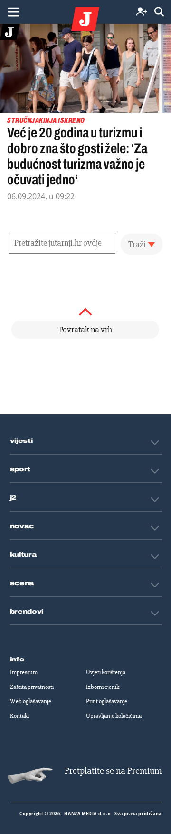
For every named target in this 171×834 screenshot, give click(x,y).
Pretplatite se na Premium (113, 771)
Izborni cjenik (102, 687)
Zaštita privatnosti (32, 687)
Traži (137, 244)
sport (20, 469)
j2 (13, 498)
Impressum (24, 672)
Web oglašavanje (30, 701)
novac (22, 526)
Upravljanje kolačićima (114, 716)
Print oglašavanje (106, 701)
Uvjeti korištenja (105, 672)
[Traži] (159, 12)
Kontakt (19, 716)
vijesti (21, 441)
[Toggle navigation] (13, 12)
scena (22, 583)
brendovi (27, 611)
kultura (23, 554)
